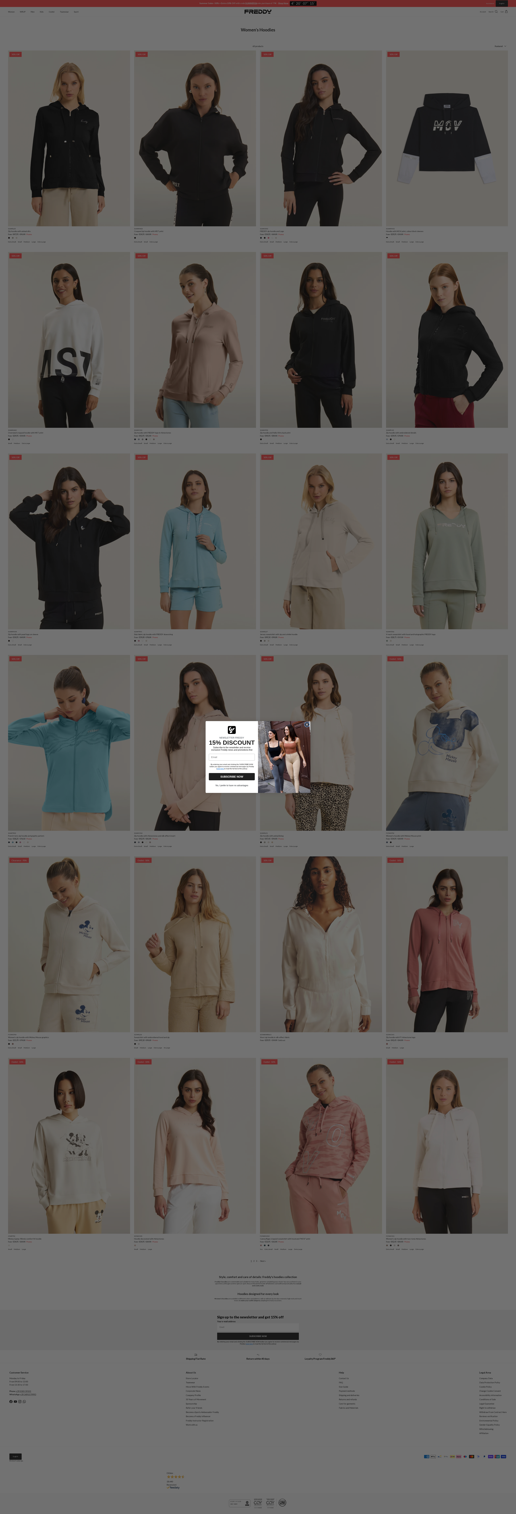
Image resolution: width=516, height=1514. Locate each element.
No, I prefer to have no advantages (232, 785)
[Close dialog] (307, 724)
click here (220, 769)
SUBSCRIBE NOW (231, 776)
